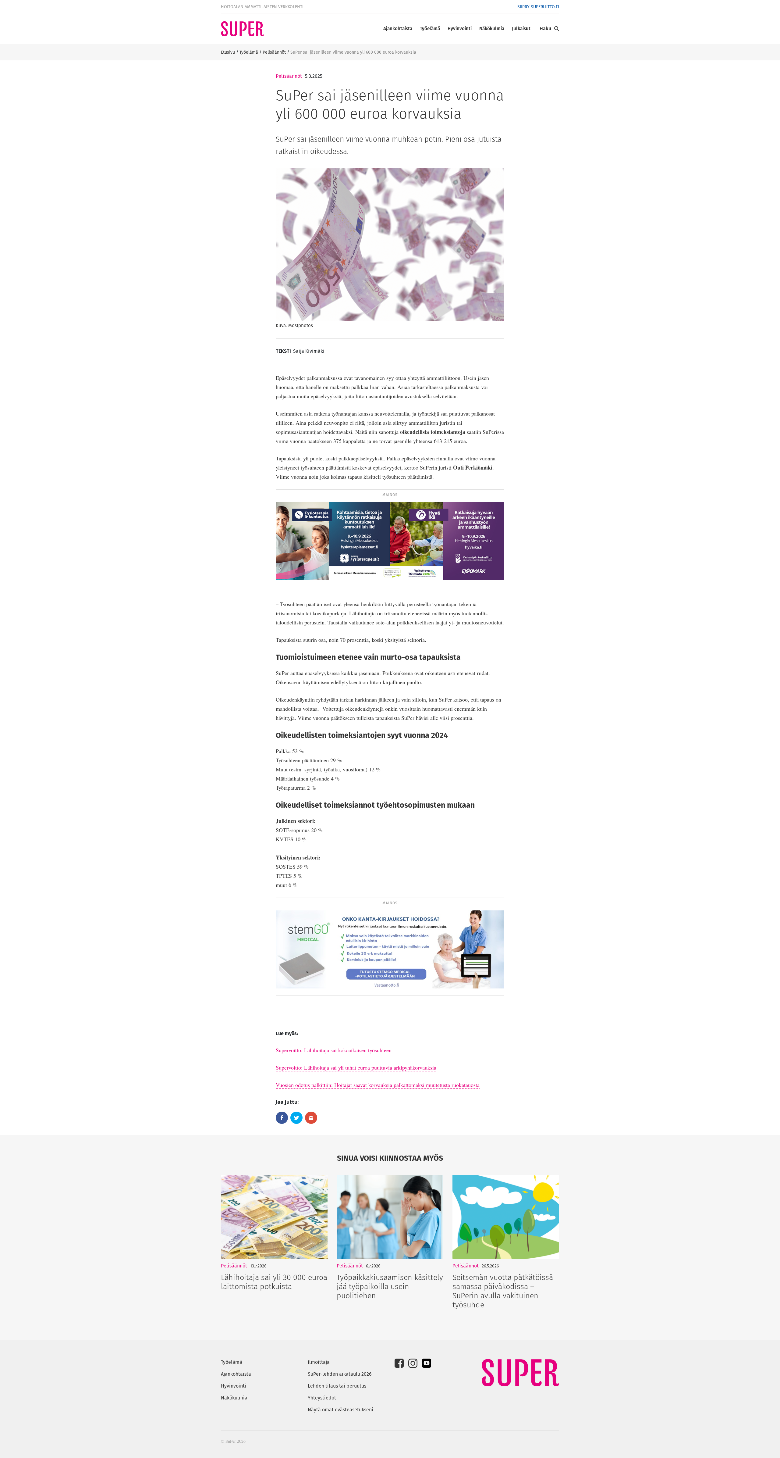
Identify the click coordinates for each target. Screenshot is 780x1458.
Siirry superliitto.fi (538, 7)
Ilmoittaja (319, 1362)
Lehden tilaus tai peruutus (337, 1385)
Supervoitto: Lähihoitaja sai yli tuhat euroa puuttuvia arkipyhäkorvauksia (356, 1067)
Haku (545, 28)
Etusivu (228, 52)
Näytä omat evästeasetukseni (340, 1409)
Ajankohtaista (397, 28)
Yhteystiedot (322, 1397)
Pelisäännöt (274, 52)
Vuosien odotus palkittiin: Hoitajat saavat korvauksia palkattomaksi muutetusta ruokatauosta (378, 1084)
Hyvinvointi (460, 28)
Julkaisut (521, 28)
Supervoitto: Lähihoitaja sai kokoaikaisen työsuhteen (334, 1050)
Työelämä (430, 28)
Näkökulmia (491, 28)
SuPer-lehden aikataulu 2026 (340, 1374)
